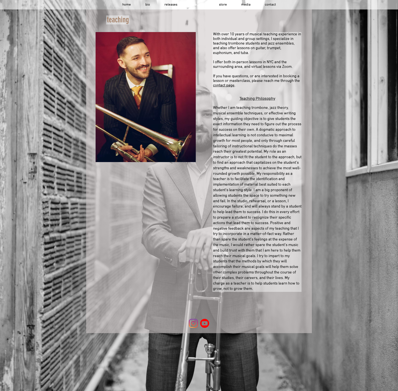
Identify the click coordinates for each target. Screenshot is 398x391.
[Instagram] (193, 323)
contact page (223, 85)
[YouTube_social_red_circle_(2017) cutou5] (204, 323)
